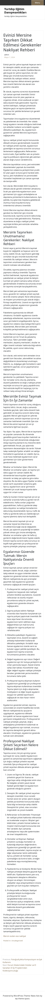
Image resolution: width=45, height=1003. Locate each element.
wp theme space (22, 998)
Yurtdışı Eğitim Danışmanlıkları (15, 10)
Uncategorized (17, 941)
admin (6, 55)
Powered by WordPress (13, 995)
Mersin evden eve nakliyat (14, 936)
